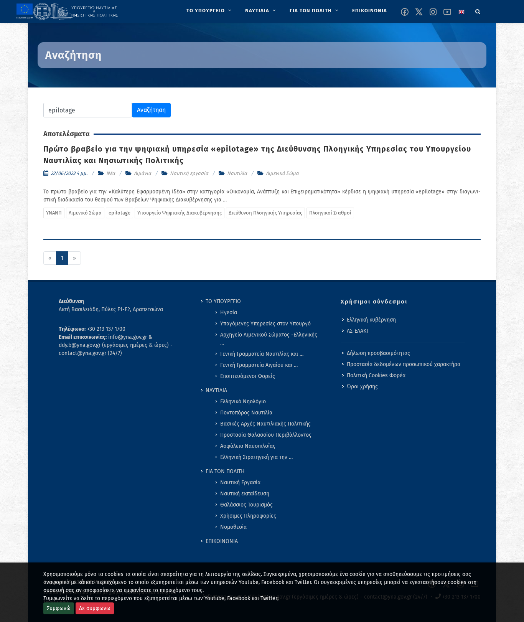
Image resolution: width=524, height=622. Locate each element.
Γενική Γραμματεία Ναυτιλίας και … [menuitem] (261, 354)
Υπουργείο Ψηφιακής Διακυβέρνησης (179, 213)
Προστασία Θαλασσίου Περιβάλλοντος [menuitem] (265, 435)
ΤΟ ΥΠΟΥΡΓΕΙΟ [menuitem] (223, 301)
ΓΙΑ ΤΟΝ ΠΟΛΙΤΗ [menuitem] (225, 471)
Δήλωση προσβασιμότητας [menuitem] (378, 353)
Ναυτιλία (237, 173)
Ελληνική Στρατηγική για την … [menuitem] (256, 457)
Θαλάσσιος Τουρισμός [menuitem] (246, 505)
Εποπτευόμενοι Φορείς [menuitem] (247, 376)
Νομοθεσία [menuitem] (233, 527)
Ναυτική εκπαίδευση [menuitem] (244, 493)
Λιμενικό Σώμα (282, 173)
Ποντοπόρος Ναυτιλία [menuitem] (246, 412)
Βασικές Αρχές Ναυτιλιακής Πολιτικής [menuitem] (265, 424)
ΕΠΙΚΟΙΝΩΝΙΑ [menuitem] (222, 541)
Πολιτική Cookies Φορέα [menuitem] (376, 375)
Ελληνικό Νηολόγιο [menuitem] (243, 401)
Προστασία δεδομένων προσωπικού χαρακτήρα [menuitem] (403, 364)
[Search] (478, 10)
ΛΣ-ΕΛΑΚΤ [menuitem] (358, 331)
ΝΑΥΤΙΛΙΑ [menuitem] (216, 390)
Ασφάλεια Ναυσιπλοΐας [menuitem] (247, 446)
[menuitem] (210, 10)
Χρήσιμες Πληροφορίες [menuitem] (248, 516)
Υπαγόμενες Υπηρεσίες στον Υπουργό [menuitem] (265, 323)
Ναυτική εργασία (189, 173)
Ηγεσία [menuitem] (228, 312)
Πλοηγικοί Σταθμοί (330, 213)
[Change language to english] (461, 12)
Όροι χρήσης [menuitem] (362, 386)
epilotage (119, 213)
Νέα (110, 173)
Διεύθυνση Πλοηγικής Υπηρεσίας (265, 213)
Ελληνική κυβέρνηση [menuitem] (371, 320)
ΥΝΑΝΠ (54, 213)
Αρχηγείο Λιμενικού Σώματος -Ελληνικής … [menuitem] (268, 339)
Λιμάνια (142, 173)
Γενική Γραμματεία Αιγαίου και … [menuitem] (259, 365)
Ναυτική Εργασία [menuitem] (240, 482)
